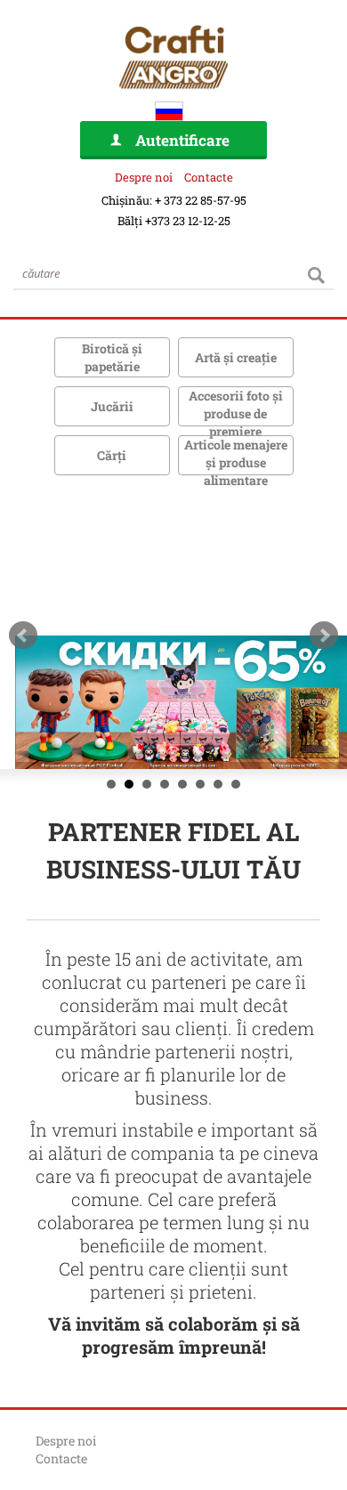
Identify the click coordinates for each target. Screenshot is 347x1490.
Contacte (208, 177)
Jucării (112, 406)
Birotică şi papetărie (112, 357)
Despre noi (144, 177)
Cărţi (111, 455)
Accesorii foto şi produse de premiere (236, 413)
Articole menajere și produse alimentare (235, 462)
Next (324, 635)
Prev (23, 635)
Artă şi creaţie (236, 357)
